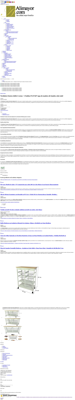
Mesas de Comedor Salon (13, 38)
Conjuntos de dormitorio (8, 57)
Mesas (8, 37)
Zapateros (8, 21)
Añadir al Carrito (3, 187)
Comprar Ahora (3, 109)
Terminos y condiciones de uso (7, 355)
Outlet (5, 34)
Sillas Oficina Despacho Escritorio (12, 32)
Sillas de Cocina (9, 50)
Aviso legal (4, 354)
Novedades (4, 347)
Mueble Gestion (3, 93)
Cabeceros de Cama (10, 27)
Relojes (5, 44)
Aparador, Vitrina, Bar (8, 71)
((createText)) (8, 386)
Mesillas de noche (9, 25)
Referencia (2, 170)
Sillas (5, 22)
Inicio (4, 18)
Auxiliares (6, 19)
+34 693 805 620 (7, 0)
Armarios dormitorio (10, 24)
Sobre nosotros (4, 356)
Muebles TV (9, 42)
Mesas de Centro (11, 39)
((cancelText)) (3, 386)
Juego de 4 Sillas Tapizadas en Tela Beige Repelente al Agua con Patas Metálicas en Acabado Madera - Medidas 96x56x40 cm (33, 235)
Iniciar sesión (4, 359)
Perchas (8, 20)
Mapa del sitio (4, 358)
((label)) (1, 385)
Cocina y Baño (7, 45)
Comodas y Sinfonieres (10, 26)
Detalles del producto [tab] (5, 114)
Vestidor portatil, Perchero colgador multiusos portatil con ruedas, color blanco (21, 209)
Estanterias (8, 48)
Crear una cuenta (5, 366)
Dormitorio (7, 23)
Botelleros (6, 33)
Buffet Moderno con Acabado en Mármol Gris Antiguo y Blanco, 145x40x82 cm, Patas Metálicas (25, 223)
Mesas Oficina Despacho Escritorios (12, 31)
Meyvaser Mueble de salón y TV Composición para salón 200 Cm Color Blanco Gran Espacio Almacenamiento (29, 184)
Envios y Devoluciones (6, 353)
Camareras (8, 47)
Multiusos (8, 49)
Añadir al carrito (3, 108)
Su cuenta (2, 361)
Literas (5, 58)
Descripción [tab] (4, 113)
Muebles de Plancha (7, 29)
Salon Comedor (7, 36)
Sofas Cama (6, 35)
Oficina (6, 30)
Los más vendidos (5, 348)
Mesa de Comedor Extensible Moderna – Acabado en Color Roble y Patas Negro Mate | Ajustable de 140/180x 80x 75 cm (31, 248)
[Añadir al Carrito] (0, 245)
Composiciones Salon (10, 41)
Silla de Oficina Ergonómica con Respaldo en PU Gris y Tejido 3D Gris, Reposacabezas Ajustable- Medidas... (28, 194)
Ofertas (3, 346)
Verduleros (8, 46)
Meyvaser (2, 182)
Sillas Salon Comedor (10, 43)
